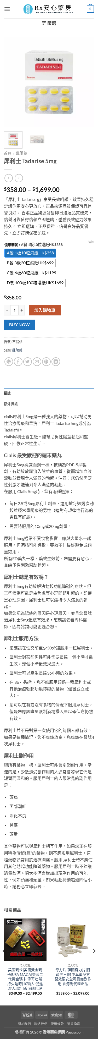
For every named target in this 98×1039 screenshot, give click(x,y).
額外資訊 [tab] (11, 404)
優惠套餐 (11, 245)
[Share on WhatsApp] (8, 361)
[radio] (30, 253)
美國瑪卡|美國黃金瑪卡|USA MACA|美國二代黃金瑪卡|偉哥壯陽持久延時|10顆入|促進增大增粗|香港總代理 (25, 979)
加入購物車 (45, 310)
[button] (7, 9)
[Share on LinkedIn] (55, 361)
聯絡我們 (40, 1024)
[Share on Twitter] (27, 361)
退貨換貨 (73, 1024)
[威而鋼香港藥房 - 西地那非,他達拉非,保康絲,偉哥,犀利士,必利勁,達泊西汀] (49, 9)
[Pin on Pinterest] (46, 361)
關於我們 (24, 1024)
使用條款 (57, 1024)
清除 (91, 242)
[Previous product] (19, 178)
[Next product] (8, 178)
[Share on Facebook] (18, 361)
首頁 (7, 153)
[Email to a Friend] (37, 361)
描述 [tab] (7, 393)
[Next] (85, 82)
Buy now (19, 324)
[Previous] (12, 82)
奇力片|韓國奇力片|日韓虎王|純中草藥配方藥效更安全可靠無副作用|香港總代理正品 (73, 977)
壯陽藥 (21, 153)
